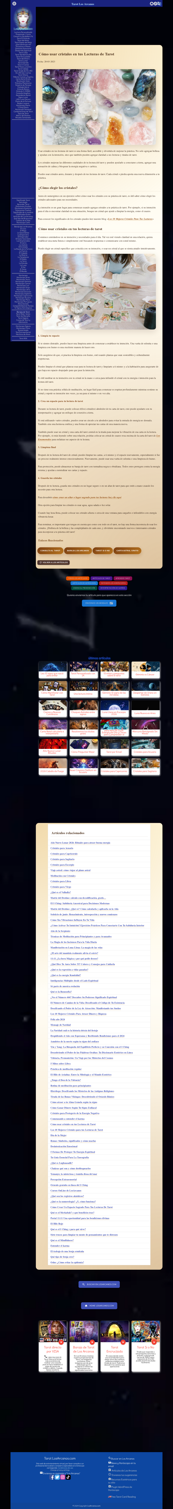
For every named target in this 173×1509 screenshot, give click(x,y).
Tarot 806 (23, 338)
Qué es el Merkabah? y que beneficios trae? (72, 1212)
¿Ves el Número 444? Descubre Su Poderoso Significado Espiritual (84, 997)
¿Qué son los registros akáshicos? (67, 1196)
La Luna (23, 265)
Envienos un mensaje (99, 603)
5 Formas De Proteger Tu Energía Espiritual (73, 1152)
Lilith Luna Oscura (23, 99)
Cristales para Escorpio (62, 864)
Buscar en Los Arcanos (121, 1458)
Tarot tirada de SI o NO (23, 71)
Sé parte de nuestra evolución (65, 986)
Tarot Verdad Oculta (23, 54)
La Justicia (23, 245)
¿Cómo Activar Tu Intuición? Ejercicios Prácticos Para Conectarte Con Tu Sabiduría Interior (97, 925)
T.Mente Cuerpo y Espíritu (23, 77)
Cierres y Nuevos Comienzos (52, 713)
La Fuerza (23, 251)
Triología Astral (23, 87)
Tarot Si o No (145, 1347)
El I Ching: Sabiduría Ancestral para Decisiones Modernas (80, 903)
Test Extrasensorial (23, 332)
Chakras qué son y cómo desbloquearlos (71, 1168)
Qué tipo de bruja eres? (62, 1256)
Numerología (23, 330)
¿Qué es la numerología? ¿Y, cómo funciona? (73, 1201)
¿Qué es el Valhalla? (61, 892)
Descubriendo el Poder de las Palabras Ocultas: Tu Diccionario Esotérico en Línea (92, 1052)
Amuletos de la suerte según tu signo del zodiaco (75, 1041)
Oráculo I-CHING (23, 91)
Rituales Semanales (23, 117)
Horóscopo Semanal (23, 109)
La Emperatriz (23, 235)
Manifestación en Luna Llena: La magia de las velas (76, 947)
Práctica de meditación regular (66, 1069)
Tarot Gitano (23, 75)
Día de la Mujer (58, 1135)
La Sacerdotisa (23, 233)
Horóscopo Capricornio (23, 296)
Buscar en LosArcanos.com (99, 1284)
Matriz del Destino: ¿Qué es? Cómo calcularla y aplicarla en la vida (84, 909)
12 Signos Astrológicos (23, 308)
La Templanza (23, 257)
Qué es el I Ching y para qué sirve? (68, 1229)
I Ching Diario (23, 107)
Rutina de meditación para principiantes (71, 1085)
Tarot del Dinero (23, 59)
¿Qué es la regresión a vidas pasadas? (69, 969)
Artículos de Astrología (84, 583)
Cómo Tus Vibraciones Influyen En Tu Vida (72, 920)
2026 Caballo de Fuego (52, 771)
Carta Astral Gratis (23, 79)
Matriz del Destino (23, 115)
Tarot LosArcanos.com (60, 1458)
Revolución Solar (23, 81)
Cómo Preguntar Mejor (83, 751)
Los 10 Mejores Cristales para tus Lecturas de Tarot (77, 1129)
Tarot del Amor (23, 40)
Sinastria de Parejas (23, 85)
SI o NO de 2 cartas (23, 73)
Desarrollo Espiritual (23, 50)
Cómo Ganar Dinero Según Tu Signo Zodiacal (74, 1107)
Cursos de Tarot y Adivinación (23, 321)
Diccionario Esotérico (23, 208)
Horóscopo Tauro (23, 279)
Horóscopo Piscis (23, 300)
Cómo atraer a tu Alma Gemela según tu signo (74, 1102)
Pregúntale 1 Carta (23, 34)
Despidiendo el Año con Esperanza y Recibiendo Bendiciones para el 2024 (87, 1035)
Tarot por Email (114, 751)
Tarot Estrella (23, 63)
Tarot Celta (23, 52)
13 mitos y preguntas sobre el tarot (114, 674)
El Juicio (23, 269)
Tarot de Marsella (23, 316)
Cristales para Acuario (145, 751)
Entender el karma (60, 1245)
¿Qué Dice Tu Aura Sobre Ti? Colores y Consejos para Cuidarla (83, 964)
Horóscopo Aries (23, 277)
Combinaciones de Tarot (23, 111)
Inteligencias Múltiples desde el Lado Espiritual (74, 980)
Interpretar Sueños (23, 210)
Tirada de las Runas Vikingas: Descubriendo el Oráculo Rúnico (82, 1096)
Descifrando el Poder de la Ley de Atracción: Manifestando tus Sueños (86, 1008)
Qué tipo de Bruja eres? (23, 218)
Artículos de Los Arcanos (23, 216)
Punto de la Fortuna (23, 101)
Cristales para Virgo (61, 886)
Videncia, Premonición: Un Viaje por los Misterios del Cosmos (82, 1058)
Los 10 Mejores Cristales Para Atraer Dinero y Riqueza (78, 1013)
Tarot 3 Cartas (23, 65)
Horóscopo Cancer (23, 283)
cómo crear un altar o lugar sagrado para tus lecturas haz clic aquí (87, 497)
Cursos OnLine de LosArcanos (66, 1190)
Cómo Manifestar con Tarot (52, 693)
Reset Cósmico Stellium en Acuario (83, 771)
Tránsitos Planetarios (23, 83)
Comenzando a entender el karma (67, 1118)
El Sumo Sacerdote (23, 239)
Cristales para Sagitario (145, 771)
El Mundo (23, 271)
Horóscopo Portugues (23, 302)
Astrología (23, 202)
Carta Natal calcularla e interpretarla (52, 732)
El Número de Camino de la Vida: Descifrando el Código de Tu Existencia (88, 1002)
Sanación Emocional (23, 48)
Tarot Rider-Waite (23, 314)
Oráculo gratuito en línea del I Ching (69, 1185)
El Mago (23, 231)
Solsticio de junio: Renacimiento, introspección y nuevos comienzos (84, 914)
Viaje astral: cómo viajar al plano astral (70, 870)
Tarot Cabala (23, 69)
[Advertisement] (23, 159)
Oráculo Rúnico (23, 89)
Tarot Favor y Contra (23, 67)
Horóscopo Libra (23, 289)
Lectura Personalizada (23, 32)
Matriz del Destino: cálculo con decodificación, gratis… (78, 897)
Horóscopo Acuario (23, 298)
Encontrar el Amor (23, 46)
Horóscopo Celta (23, 222)
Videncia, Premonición (84, 588)
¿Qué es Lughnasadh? (62, 1163)
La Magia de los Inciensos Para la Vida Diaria (74, 942)
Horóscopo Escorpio (23, 291)
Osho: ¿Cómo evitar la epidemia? (67, 1262)
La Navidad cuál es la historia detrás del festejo (74, 1030)
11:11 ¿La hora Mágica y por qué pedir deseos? (74, 958)
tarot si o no (103, 551)
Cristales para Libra (61, 881)
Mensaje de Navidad (61, 1024)
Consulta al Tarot (50, 551)
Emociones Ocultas (23, 206)
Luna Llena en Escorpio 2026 (114, 713)
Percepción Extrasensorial (64, 1179)
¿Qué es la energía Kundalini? (66, 975)
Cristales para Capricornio (114, 771)
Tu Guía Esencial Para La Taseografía (70, 1157)
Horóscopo (23, 275)
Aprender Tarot (23, 204)
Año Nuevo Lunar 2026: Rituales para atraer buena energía (80, 842)
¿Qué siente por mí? (23, 44)
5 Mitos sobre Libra (60, 1063)
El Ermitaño (23, 247)
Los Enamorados (23, 241)
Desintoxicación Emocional (64, 1146)
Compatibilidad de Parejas (23, 306)
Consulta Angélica (23, 93)
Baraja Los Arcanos (78, 551)
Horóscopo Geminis (23, 281)
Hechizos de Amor (23, 334)
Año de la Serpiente (60, 931)
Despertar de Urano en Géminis (145, 693)
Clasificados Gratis (23, 214)
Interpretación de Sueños (112, 588)
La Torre (23, 261)
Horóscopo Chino (23, 328)
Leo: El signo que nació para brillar (52, 674)
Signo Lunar (23, 97)
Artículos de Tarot (101, 578)
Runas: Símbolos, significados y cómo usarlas (73, 1140)
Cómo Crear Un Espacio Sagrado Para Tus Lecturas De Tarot (82, 1207)
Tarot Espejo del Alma (23, 42)
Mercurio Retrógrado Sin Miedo (144, 732)
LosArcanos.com (93, 1506)
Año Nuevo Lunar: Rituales (52, 751)
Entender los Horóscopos (113, 583)
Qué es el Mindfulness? (62, 1240)
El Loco (23, 229)
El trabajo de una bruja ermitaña (67, 1251)
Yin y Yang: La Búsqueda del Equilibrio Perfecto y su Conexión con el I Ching (90, 1047)
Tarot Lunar (23, 61)
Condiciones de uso (65, 1468)
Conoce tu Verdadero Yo (23, 36)
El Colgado (23, 253)
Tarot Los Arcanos (82, 4)
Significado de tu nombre (23, 212)
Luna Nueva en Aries (145, 713)
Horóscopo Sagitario (23, 294)
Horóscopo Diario (23, 105)
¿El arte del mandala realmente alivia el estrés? (74, 953)
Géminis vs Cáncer (145, 674)
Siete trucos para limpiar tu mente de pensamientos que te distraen (84, 1234)
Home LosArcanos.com (99, 1305)
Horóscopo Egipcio (23, 326)
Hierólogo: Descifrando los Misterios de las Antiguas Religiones (82, 1091)
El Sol (23, 267)
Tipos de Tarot (23, 113)
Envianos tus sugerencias (122, 1475)
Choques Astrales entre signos (83, 713)
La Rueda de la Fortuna (23, 249)
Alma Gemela (23, 304)
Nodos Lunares (23, 103)
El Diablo (23, 259)
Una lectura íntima (83, 693)
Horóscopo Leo (23, 285)
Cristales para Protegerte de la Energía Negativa (75, 1113)
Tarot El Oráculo (23, 38)
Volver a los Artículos (53, 562)
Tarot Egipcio (23, 318)
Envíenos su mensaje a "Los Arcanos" (60, 1473)
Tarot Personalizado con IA (83, 674)
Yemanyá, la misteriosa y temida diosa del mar (74, 1174)
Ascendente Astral (23, 95)
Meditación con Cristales (63, 875)
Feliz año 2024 (58, 1019)
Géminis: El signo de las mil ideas (114, 693)
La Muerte (23, 255)
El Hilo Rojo (57, 1223)
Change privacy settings (60, 1470)
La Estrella (23, 263)
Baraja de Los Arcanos (23, 226)
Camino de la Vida (23, 220)
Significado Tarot (23, 200)
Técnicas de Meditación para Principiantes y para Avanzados (81, 936)
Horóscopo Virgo (23, 287)
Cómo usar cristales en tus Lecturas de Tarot (73, 1124)
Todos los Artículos (77, 578)
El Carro (23, 243)
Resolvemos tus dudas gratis (83, 732)
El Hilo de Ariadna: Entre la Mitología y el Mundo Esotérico (81, 1074)
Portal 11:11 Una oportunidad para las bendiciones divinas (80, 1218)
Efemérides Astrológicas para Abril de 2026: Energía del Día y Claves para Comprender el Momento (114, 732)
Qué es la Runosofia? (61, 991)
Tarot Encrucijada (23, 56)
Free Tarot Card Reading (123, 1496)
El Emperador (23, 237)
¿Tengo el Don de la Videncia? (66, 1080)
